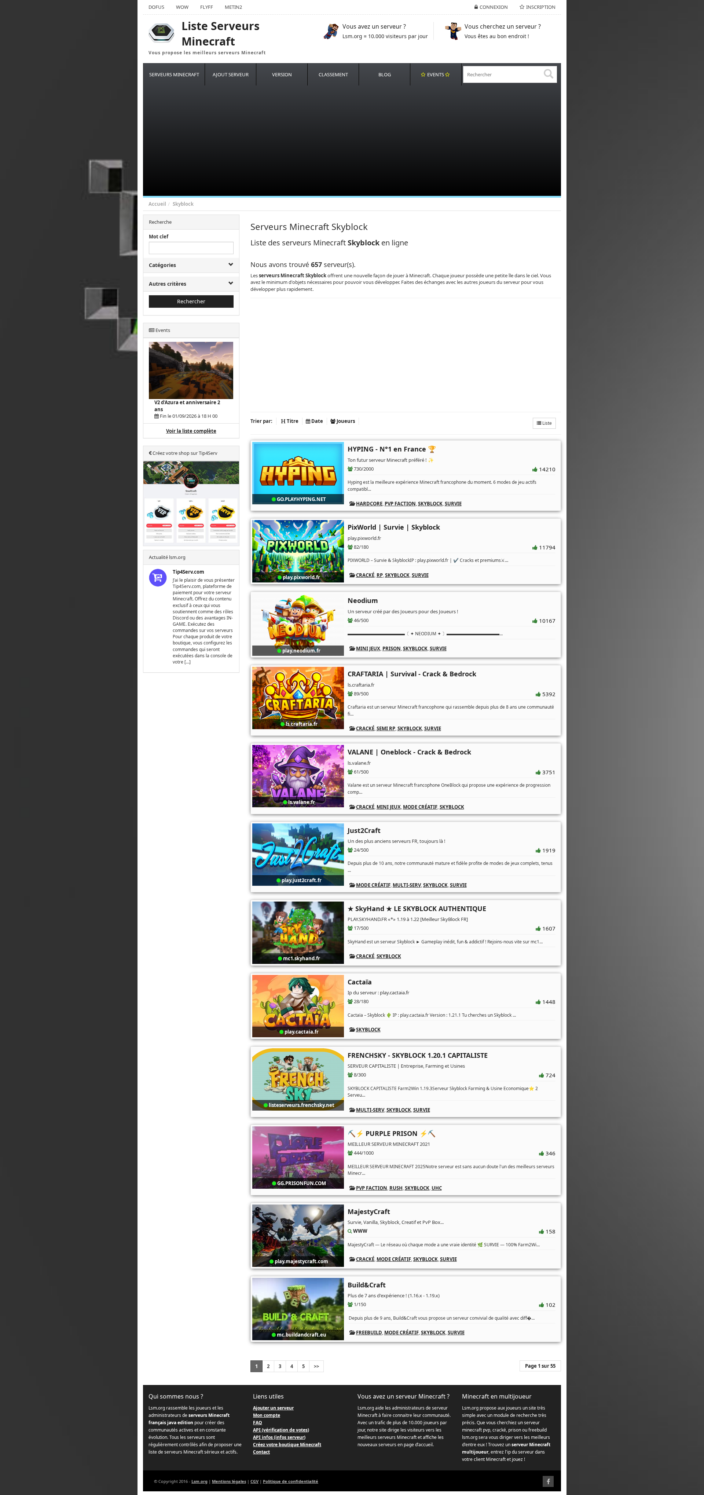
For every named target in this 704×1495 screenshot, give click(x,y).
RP (380, 575)
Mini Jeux (368, 648)
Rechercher (191, 301)
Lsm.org (199, 1481)
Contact (261, 1452)
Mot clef (158, 236)
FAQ (257, 1422)
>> (316, 1366)
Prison (391, 648)
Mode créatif (420, 807)
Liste (546, 423)
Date (316, 421)
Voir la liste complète (191, 431)
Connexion (494, 7)
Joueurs (345, 421)
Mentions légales (229, 1481)
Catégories (162, 265)
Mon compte (266, 1415)
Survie (453, 503)
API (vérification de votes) (281, 1430)
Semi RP (386, 728)
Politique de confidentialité (290, 1481)
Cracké (365, 575)
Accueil (157, 204)
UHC (437, 1188)
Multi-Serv (407, 885)
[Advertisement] (363, 140)
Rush (396, 1188)
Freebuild (369, 1332)
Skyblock (183, 204)
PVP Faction (400, 503)
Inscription (541, 7)
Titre (292, 421)
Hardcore (369, 503)
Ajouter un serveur (273, 1408)
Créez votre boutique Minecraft (287, 1444)
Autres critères (167, 283)
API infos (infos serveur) (279, 1437)
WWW (360, 1231)
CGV (254, 1481)
